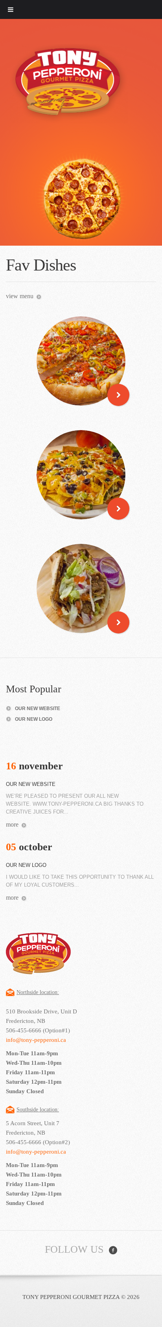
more (12, 824)
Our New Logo (33, 719)
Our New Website (37, 708)
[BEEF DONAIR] (81, 588)
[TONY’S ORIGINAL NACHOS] (81, 474)
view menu (19, 296)
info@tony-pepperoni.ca (36, 1040)
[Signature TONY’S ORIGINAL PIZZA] (81, 361)
